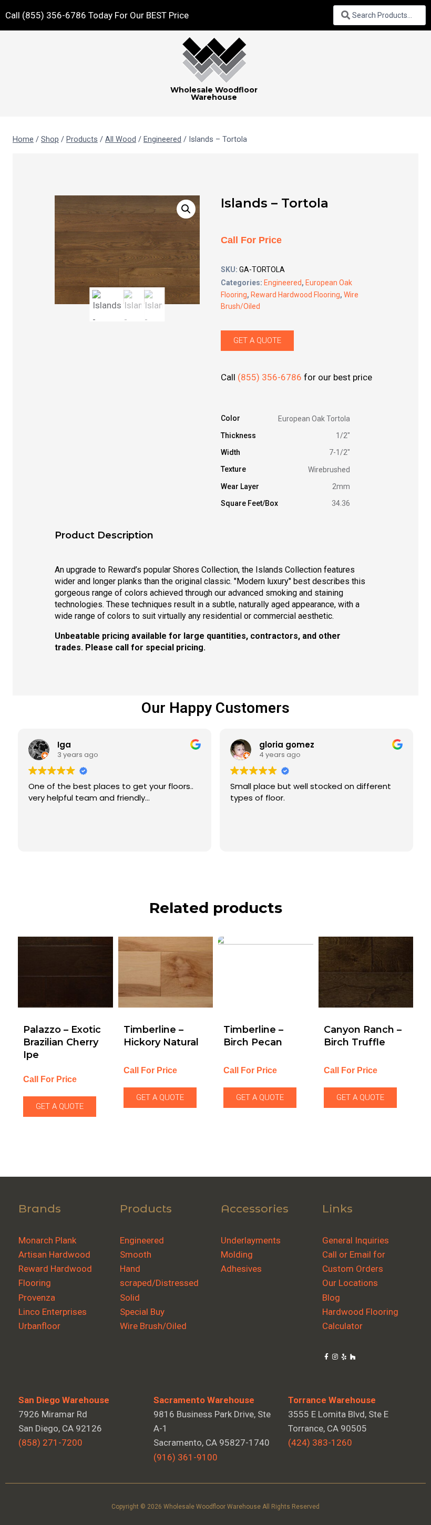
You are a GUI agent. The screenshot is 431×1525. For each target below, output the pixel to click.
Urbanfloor (39, 1326)
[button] (186, 209)
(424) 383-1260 (320, 1442)
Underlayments (251, 1240)
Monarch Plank (47, 1240)
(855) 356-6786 (270, 377)
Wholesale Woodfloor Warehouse (214, 93)
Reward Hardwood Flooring (295, 295)
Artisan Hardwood (54, 1254)
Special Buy (142, 1311)
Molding (237, 1254)
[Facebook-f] (326, 1357)
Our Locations (350, 1283)
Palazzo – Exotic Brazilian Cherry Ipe (62, 1042)
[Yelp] (344, 1357)
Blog (331, 1297)
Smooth (135, 1254)
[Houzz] (352, 1357)
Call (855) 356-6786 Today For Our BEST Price (97, 15)
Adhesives (241, 1268)
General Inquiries (355, 1240)
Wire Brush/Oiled (153, 1326)
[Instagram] (335, 1357)
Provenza (36, 1297)
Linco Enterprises (52, 1311)
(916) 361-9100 (185, 1457)
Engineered (283, 282)
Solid (130, 1297)
